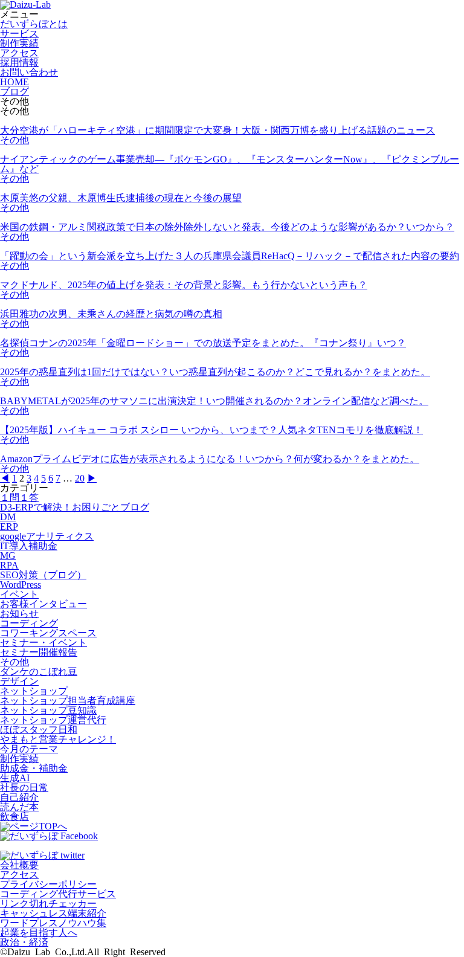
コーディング (29, 623)
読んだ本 (19, 807)
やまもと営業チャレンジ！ (58, 739)
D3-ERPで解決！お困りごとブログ (74, 507)
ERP (9, 526)
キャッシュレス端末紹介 (53, 913)
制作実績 (19, 43)
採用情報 (19, 62)
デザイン (19, 681)
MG (8, 555)
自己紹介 (19, 797)
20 (80, 478)
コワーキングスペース (48, 633)
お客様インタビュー (43, 604)
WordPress (20, 584)
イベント (19, 594)
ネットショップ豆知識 (48, 710)
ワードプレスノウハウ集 (53, 923)
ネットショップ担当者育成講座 (67, 700)
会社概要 (19, 865)
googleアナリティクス (47, 536)
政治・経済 (24, 942)
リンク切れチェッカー (48, 903)
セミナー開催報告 (38, 652)
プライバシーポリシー (48, 884)
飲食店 (14, 816)
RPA (9, 565)
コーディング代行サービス (58, 894)
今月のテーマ (29, 749)
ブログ (14, 91)
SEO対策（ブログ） (43, 575)
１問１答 (19, 497)
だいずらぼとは (34, 24)
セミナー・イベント (43, 642)
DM (8, 517)
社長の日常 (24, 787)
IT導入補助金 (28, 546)
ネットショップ (34, 691)
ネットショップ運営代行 (53, 720)
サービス (19, 33)
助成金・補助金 (34, 768)
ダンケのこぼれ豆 (38, 671)
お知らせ (19, 613)
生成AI (15, 778)
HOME (14, 82)
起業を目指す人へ (38, 932)
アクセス (19, 53)
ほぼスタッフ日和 (38, 729)
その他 (14, 140)
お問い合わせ (29, 72)
